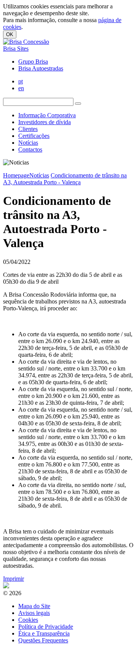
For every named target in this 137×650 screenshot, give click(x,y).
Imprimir (13, 578)
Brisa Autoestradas (40, 68)
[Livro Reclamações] (6, 586)
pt (20, 81)
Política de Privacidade (45, 626)
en (21, 88)
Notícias (28, 142)
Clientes (28, 129)
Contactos (30, 149)
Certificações (33, 136)
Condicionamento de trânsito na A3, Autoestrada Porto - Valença (65, 178)
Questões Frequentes (43, 640)
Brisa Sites (16, 48)
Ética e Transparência (44, 633)
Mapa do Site (34, 606)
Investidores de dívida (44, 122)
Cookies (28, 619)
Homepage (16, 175)
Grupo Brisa (33, 61)
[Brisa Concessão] (26, 41)
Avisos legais (34, 613)
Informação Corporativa (47, 115)
